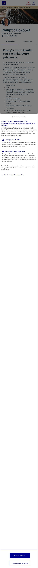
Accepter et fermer (19, 556)
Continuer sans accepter (19, 117)
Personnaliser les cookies (20, 563)
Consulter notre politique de (13, 175)
